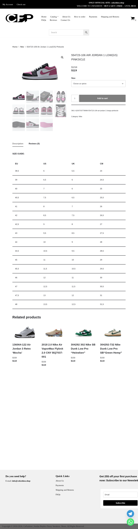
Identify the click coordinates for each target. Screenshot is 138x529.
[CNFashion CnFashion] (19, 18)
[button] (57, 16)
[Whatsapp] (130, 522)
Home (43, 17)
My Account (8, 4)
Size (73, 78)
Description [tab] (17, 143)
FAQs (43, 20)
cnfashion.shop (117, 3)
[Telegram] (130, 513)
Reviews (53, 20)
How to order (79, 17)
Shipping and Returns (110, 17)
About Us (66, 17)
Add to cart (102, 98)
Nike (22, 47)
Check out (21, 4)
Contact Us (65, 20)
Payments (93, 17)
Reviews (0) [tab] (34, 143)
